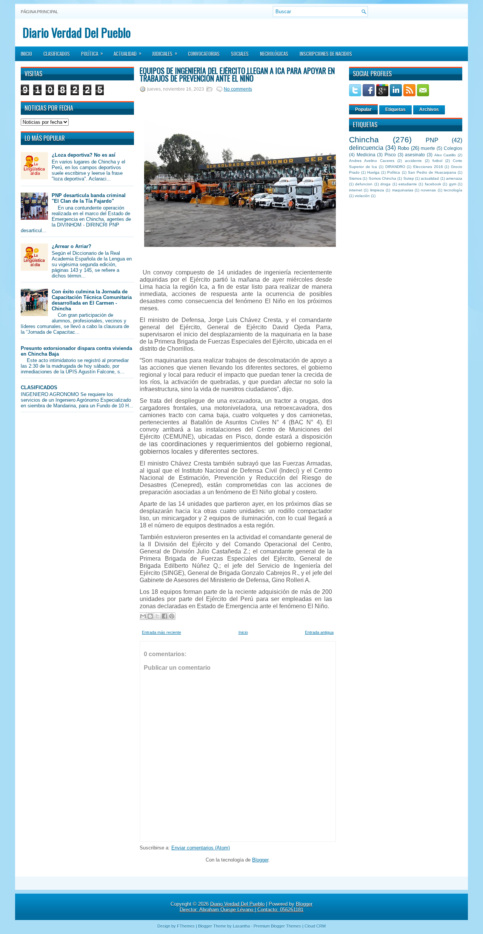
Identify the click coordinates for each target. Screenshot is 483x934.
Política (92, 53)
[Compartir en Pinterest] (171, 616)
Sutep (408, 178)
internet (355, 190)
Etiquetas (395, 109)
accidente (413, 161)
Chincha (364, 139)
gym (452, 184)
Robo (403, 148)
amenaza (454, 178)
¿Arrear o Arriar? (71, 246)
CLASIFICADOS (39, 387)
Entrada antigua (319, 632)
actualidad (430, 178)
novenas (428, 190)
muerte (428, 148)
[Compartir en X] (157, 616)
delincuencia (366, 148)
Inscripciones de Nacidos (326, 53)
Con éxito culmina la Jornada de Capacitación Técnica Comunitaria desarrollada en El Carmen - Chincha (92, 300)
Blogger (260, 860)
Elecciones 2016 (428, 167)
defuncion (363, 184)
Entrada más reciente (161, 632)
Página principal (39, 11)
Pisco (390, 154)
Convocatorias (204, 53)
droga (385, 184)
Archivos (429, 109)
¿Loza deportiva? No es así (83, 155)
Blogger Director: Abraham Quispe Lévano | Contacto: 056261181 (246, 906)
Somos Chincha (382, 178)
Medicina (366, 154)
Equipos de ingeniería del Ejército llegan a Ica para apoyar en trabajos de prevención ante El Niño (237, 74)
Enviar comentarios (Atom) (200, 848)
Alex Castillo (445, 155)
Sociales (240, 53)
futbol (437, 161)
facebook (433, 184)
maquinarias (402, 190)
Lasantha (241, 926)
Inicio (26, 53)
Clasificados (56, 53)
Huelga (373, 172)
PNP (432, 140)
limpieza (377, 190)
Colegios (453, 148)
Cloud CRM (315, 926)
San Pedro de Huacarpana (432, 172)
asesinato (415, 154)
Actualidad (128, 53)
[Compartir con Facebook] (164, 616)
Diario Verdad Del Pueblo (77, 32)
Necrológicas (274, 53)
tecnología (453, 190)
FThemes (186, 926)
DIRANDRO (395, 167)
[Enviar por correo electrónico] (143, 616)
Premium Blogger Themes (277, 926)
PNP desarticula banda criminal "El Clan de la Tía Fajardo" (89, 198)
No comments (238, 89)
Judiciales (164, 53)
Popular (363, 109)
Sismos (355, 178)
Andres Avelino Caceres (371, 161)
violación (362, 196)
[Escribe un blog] (150, 616)
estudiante (407, 184)
